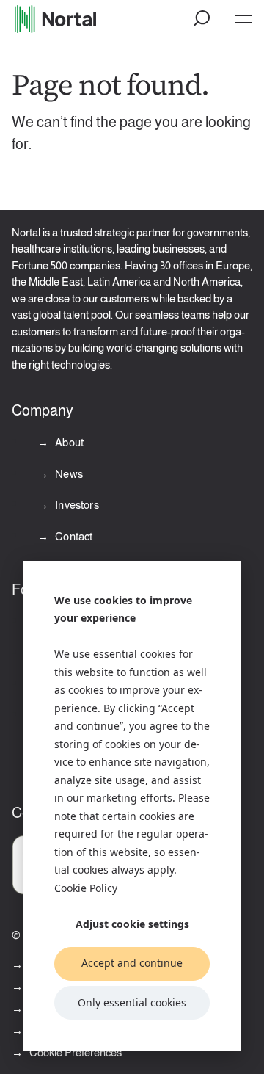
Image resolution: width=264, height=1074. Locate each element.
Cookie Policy (85, 888)
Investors (76, 504)
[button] (202, 19)
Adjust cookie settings (132, 924)
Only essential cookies (132, 1002)
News (68, 474)
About (68, 442)
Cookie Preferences (75, 1052)
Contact (72, 536)
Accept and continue (132, 963)
